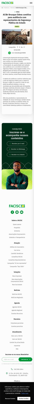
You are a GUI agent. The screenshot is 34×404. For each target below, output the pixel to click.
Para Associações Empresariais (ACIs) (17, 280)
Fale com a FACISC (17, 336)
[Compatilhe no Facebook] (17, 47)
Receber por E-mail (18, 143)
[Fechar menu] (31, 3)
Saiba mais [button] (24, 393)
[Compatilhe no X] (20, 47)
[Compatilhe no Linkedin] (22, 47)
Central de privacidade (17, 342)
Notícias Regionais (17, 297)
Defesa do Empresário (17, 247)
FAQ (17, 349)
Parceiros (17, 319)
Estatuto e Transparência (17, 237)
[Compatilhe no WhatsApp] (24, 47)
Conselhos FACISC (17, 257)
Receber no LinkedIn (18, 154)
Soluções (17, 272)
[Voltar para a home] (2, 7)
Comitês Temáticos (17, 253)
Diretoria (17, 231)
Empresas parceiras (17, 323)
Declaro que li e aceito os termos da (18, 363)
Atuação (17, 243)
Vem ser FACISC (17, 339)
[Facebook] (12, 212)
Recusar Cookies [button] (10, 398)
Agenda (17, 303)
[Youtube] (21, 212)
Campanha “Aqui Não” (17, 266)
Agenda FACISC (17, 307)
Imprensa (17, 345)
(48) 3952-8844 (18, 369)
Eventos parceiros (17, 326)
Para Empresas (17, 276)
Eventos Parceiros (17, 313)
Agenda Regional (17, 310)
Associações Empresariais (17, 234)
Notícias (6, 8)
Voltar (18, 12)
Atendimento (17, 332)
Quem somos (17, 224)
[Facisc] (7, 3)
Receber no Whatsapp (18, 149)
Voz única (17, 250)
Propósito (17, 228)
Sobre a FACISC (17, 220)
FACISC (12, 8)
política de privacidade (26, 363)
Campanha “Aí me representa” (17, 263)
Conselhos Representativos (17, 260)
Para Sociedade (17, 284)
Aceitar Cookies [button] (24, 398)
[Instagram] (17, 212)
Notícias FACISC (17, 294)
